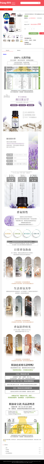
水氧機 (34, 40)
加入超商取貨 (33, 33)
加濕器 (30, 40)
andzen (26, 40)
